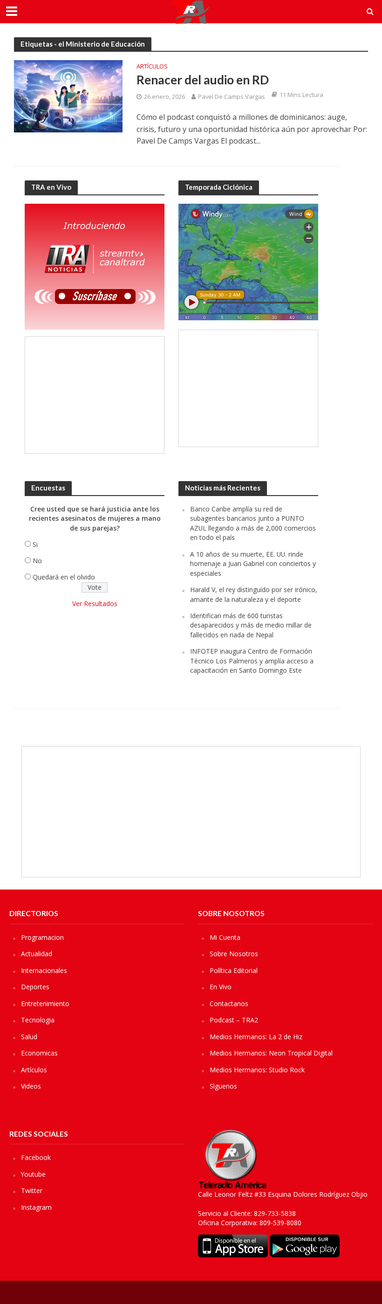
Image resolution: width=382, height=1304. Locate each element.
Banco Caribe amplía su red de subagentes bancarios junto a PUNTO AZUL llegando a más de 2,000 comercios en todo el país (253, 523)
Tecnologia (38, 1019)
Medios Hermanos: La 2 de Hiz (256, 1036)
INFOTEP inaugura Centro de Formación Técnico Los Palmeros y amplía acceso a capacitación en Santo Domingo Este (252, 661)
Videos (31, 1086)
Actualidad (36, 953)
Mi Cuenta (225, 937)
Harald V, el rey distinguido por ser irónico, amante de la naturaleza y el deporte (253, 594)
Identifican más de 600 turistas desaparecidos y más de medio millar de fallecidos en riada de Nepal (251, 625)
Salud (29, 1036)
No (37, 560)
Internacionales (44, 970)
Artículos (152, 66)
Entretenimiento (45, 1003)
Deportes (35, 986)
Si (35, 544)
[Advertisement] (94, 395)
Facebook (36, 1157)
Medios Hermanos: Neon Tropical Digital (271, 1053)
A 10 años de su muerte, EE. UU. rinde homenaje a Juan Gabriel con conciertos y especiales (253, 564)
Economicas (39, 1053)
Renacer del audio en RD (202, 79)
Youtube (33, 1174)
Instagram (36, 1207)
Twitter (31, 1190)
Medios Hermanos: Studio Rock (257, 1069)
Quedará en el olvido (64, 577)
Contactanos (229, 1003)
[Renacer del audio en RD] (68, 95)
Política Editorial (234, 970)
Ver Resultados (94, 603)
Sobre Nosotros (234, 953)
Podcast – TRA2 (234, 1019)
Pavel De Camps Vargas (231, 96)
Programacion (42, 937)
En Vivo (221, 986)
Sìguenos (223, 1086)
